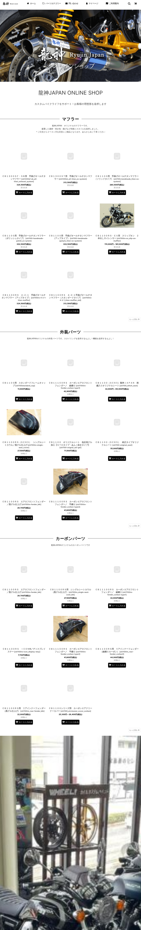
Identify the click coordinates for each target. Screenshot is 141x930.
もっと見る (133, 319)
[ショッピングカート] (135, 3)
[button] (129, 3)
